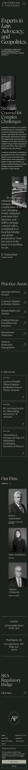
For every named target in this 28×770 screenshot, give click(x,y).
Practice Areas (7, 741)
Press (4, 744)
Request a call (21, 735)
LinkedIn (19, 738)
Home (3, 735)
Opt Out (14, 766)
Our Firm (5, 738)
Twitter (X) (20, 741)
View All (5, 483)
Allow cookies (14, 761)
